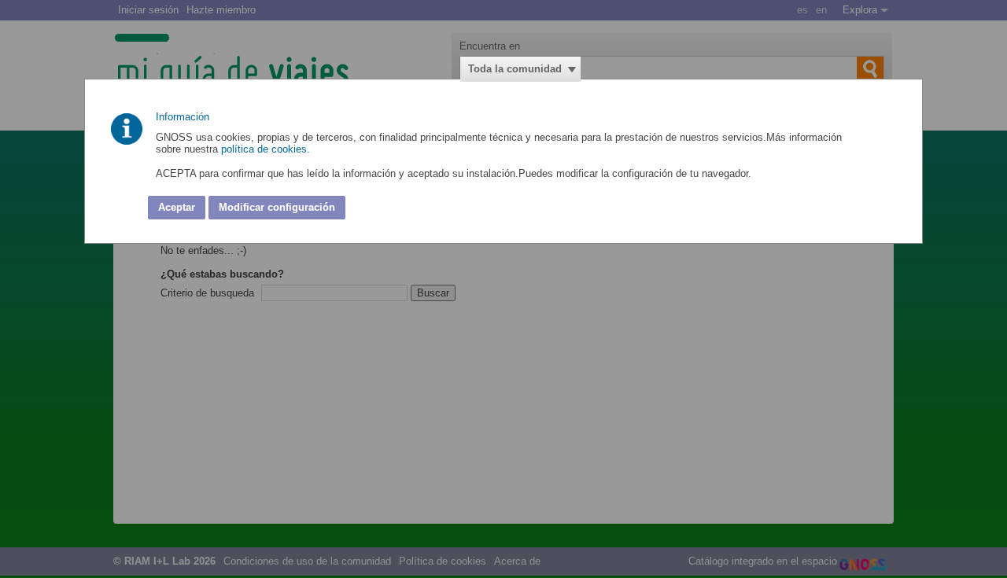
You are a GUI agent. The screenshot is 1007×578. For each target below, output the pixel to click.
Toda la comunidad (515, 69)
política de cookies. (267, 149)
